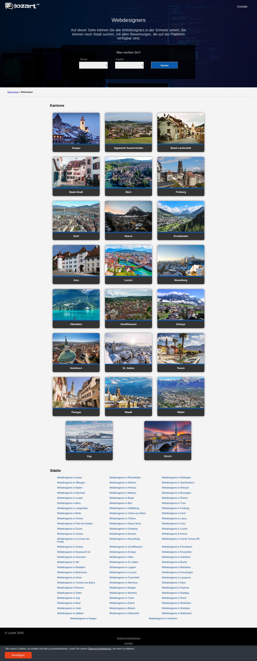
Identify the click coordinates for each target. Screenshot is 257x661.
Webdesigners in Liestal (70, 498)
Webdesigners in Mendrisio (176, 567)
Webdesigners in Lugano (122, 567)
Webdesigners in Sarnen (70, 546)
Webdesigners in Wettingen (176, 477)
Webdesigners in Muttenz (122, 493)
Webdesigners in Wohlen (122, 482)
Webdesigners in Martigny (175, 593)
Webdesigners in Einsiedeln (177, 552)
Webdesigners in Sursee (70, 534)
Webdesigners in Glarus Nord (125, 523)
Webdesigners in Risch (174, 598)
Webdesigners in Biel (120, 503)
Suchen (165, 65)
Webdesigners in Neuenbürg (124, 539)
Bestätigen (18, 655)
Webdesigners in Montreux (123, 582)
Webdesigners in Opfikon (70, 613)
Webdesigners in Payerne (175, 587)
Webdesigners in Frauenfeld (124, 577)
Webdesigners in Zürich (122, 603)
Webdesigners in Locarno (123, 572)
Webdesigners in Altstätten (71, 567)
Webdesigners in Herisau (122, 487)
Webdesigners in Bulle (69, 513)
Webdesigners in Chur (173, 523)
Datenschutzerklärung (128, 638)
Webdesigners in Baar (69, 603)
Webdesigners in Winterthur (176, 603)
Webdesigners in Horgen (83, 618)
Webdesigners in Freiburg (175, 508)
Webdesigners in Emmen (122, 534)
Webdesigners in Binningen (176, 493)
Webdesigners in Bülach (122, 608)
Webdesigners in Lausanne (176, 577)
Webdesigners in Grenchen (71, 557)
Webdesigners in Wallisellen (177, 613)
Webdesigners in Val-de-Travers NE (181, 539)
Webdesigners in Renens (70, 587)
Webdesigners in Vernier (70, 518)
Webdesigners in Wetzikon (176, 608)
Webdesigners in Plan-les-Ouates (75, 523)
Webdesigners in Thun (174, 503)
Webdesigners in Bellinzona (72, 572)
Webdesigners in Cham (121, 598)
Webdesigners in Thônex (122, 518)
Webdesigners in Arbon (69, 577)
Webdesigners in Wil (68, 562)
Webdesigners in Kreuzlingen (177, 572)
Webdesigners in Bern (69, 503)
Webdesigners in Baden (70, 487)
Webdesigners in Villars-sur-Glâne (127, 513)
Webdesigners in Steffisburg (124, 508)
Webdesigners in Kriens (174, 534)
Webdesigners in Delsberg (123, 528)
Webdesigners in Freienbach (177, 546)
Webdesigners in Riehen (175, 498)
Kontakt (242, 6)
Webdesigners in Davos (69, 528)
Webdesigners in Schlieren (163, 618)
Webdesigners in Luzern (175, 528)
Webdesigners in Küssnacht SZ (73, 552)
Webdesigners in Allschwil (71, 493)
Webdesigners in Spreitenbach (178, 482)
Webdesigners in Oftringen (71, 482)
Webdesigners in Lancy (174, 518)
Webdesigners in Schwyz (122, 552)
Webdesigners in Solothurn (176, 557)
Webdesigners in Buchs (174, 562)
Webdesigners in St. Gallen (123, 562)
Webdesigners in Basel (121, 498)
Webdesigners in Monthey (123, 593)
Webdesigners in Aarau (69, 477)
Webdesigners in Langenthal (72, 508)
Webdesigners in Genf (173, 513)
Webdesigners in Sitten (69, 593)
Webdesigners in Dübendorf (124, 613)
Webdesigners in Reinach (175, 487)
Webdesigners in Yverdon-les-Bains (76, 582)
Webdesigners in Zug (68, 598)
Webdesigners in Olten (121, 557)
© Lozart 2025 (14, 633)
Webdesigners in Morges (122, 587)
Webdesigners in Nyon (174, 582)
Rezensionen (13, 92)
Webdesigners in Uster (69, 608)
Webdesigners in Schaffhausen (125, 546)
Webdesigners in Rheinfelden (125, 477)
